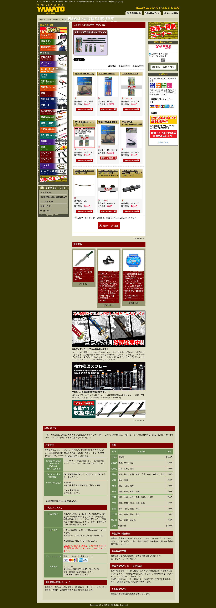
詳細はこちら (163, 142)
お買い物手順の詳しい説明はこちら (61, 501)
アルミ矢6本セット (106, 73)
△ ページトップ (138, 238)
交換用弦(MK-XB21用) (107, 122)
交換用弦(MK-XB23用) (84, 73)
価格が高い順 (138, 66)
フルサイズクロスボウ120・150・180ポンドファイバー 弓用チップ (108, 173)
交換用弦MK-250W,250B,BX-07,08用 (132, 123)
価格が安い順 (124, 66)
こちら (74, 477)
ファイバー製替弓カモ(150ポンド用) (84, 171)
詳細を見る (84, 284)
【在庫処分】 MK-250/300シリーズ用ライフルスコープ (132, 173)
